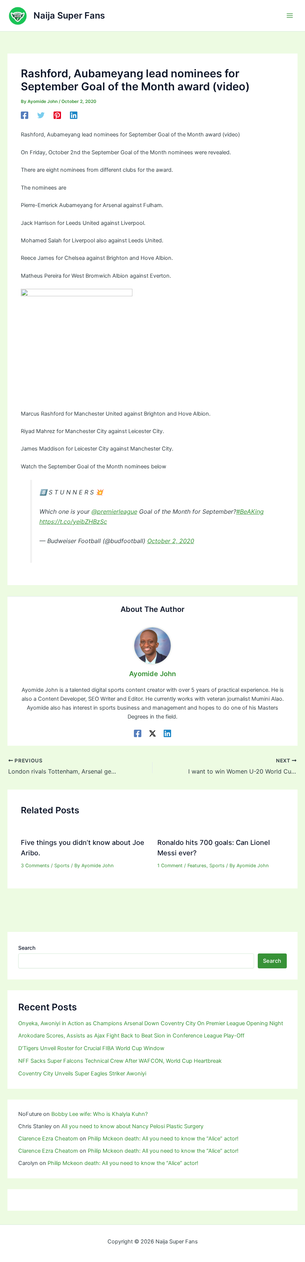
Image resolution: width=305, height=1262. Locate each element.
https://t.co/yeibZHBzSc (73, 521)
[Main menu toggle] (290, 15)
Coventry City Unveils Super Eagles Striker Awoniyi (82, 1073)
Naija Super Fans (69, 15)
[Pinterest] (57, 115)
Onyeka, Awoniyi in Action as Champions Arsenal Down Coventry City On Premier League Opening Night (150, 1023)
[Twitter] (41, 115)
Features (196, 865)
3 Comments (35, 865)
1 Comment (170, 865)
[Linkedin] (73, 115)
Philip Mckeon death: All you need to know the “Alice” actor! (163, 1138)
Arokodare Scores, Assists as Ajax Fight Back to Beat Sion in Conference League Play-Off (131, 1035)
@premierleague (114, 511)
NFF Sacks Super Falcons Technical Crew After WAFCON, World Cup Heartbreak (120, 1061)
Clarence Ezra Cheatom (48, 1138)
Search (26, 948)
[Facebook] (24, 115)
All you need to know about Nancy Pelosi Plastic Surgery (132, 1126)
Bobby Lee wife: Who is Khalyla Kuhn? (99, 1114)
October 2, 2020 (170, 541)
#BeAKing (250, 511)
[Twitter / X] (152, 733)
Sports (62, 865)
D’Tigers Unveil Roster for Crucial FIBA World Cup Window (91, 1048)
